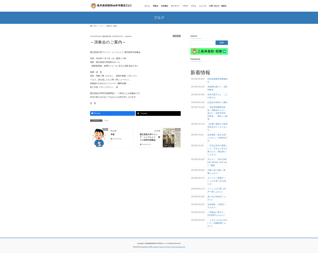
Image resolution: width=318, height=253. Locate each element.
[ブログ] (99, 137)
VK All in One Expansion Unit (175, 247)
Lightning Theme (158, 247)
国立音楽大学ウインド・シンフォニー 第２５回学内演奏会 (150, 137)
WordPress (145, 247)
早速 (113, 134)
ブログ (176, 36)
